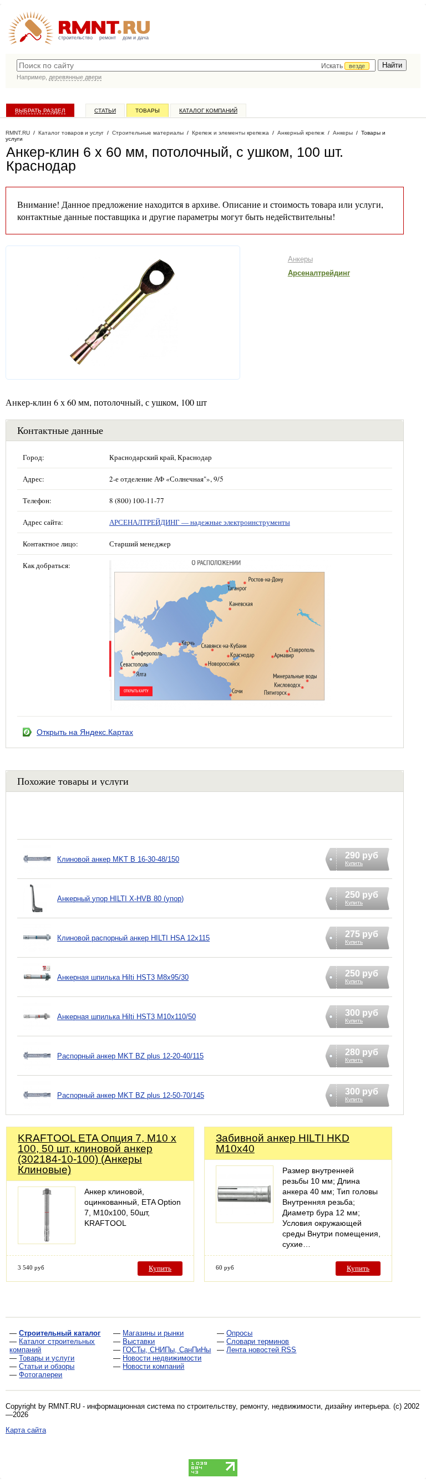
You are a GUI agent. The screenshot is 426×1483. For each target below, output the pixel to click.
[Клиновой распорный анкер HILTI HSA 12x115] (37, 952)
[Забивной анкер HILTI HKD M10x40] (244, 1220)
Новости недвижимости (162, 1358)
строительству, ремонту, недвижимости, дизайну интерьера (288, 1406)
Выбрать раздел (40, 111)
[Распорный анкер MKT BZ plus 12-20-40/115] (37, 1070)
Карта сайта (26, 1430)
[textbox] (196, 65)
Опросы (239, 1333)
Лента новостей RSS (261, 1350)
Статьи (105, 111)
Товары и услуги (46, 1358)
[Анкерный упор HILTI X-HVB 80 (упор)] (37, 912)
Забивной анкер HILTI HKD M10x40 (282, 1143)
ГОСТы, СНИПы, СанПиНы (167, 1350)
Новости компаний (153, 1366)
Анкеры (300, 259)
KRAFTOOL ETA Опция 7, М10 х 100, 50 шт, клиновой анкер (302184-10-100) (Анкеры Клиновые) (97, 1153)
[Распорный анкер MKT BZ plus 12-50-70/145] (37, 1109)
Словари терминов (257, 1341)
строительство (75, 37)
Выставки (139, 1341)
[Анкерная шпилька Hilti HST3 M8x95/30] (37, 991)
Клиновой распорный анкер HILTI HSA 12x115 (133, 938)
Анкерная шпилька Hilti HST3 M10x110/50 (126, 1016)
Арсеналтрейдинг (319, 273)
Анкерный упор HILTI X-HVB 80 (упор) (120, 898)
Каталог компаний (208, 111)
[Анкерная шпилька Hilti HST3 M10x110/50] (37, 1030)
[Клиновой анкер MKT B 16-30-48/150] (37, 873)
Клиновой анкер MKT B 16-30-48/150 (118, 859)
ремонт (107, 37)
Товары (147, 111)
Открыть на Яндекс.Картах (85, 732)
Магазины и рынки (153, 1333)
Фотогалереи (40, 1375)
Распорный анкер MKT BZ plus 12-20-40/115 (130, 1056)
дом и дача (136, 37)
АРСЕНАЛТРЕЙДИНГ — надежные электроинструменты (199, 522)
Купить (160, 1268)
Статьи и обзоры (46, 1366)
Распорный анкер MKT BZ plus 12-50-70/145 (130, 1095)
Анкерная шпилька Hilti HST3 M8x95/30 (123, 977)
